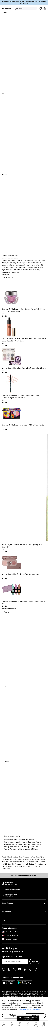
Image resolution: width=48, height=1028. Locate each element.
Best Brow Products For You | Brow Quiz (29, 857)
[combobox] (26, 8)
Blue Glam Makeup (34, 842)
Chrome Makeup (10, 842)
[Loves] (40, 8)
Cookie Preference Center (29, 1009)
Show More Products (9, 608)
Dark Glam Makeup (11, 844)
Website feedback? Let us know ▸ (24, 876)
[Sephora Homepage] (7, 8)
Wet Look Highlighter (17, 849)
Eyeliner (4, 174)
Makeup (4, 12)
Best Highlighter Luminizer (24, 866)
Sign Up (35, 961)
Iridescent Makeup (31, 849)
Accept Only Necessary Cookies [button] (13, 1015)
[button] (18, 1009)
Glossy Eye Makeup (25, 844)
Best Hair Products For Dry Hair (19, 864)
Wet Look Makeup (23, 847)
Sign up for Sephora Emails (12, 957)
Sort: (7, 278)
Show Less (5, 274)
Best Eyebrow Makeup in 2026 (17, 861)
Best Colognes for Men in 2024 (13, 859)
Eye (3, 93)
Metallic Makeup (22, 842)
